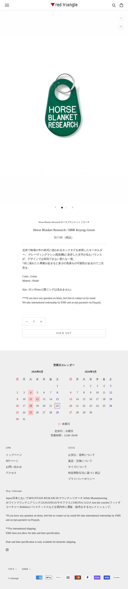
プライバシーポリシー (81, 478)
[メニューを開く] (7, 5)
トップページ (14, 454)
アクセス (11, 472)
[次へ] (72, 207)
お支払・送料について (81, 454)
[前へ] (55, 207)
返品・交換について (80, 460)
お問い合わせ (14, 466)
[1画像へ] (62, 207)
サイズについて (77, 466)
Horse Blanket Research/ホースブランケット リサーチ (64, 222)
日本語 (25, 569)
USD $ (11, 569)
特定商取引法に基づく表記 (84, 472)
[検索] (114, 5)
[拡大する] (121, 18)
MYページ (12, 460)
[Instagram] (7, 549)
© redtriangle (13, 578)
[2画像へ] (66, 207)
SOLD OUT (64, 333)
